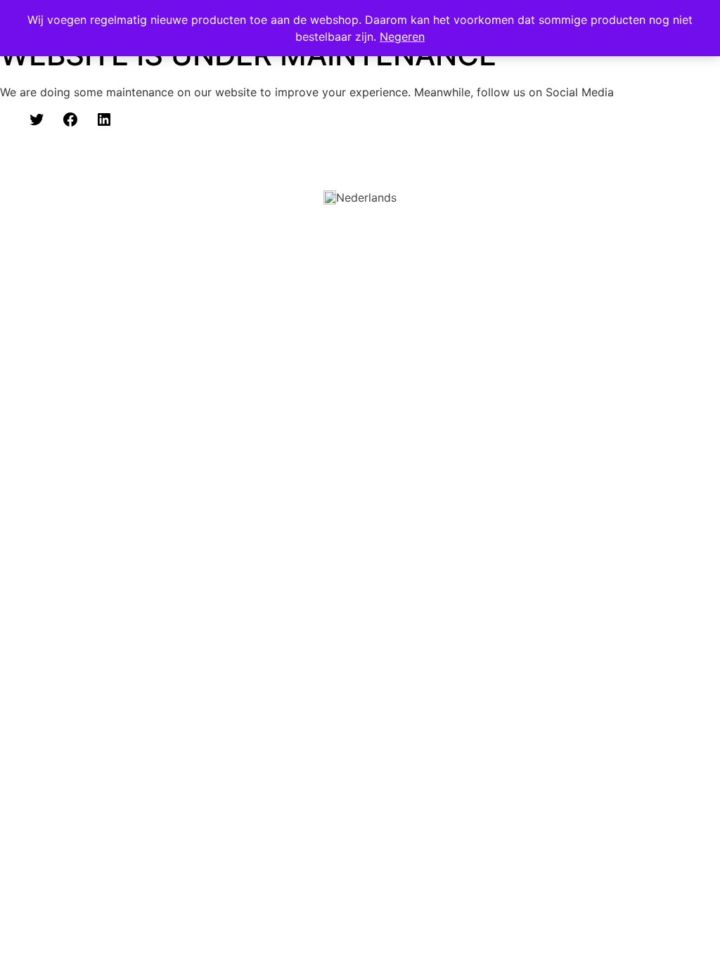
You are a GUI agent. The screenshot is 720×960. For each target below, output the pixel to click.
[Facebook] (70, 119)
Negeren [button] (402, 37)
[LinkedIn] (104, 119)
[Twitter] (36, 119)
